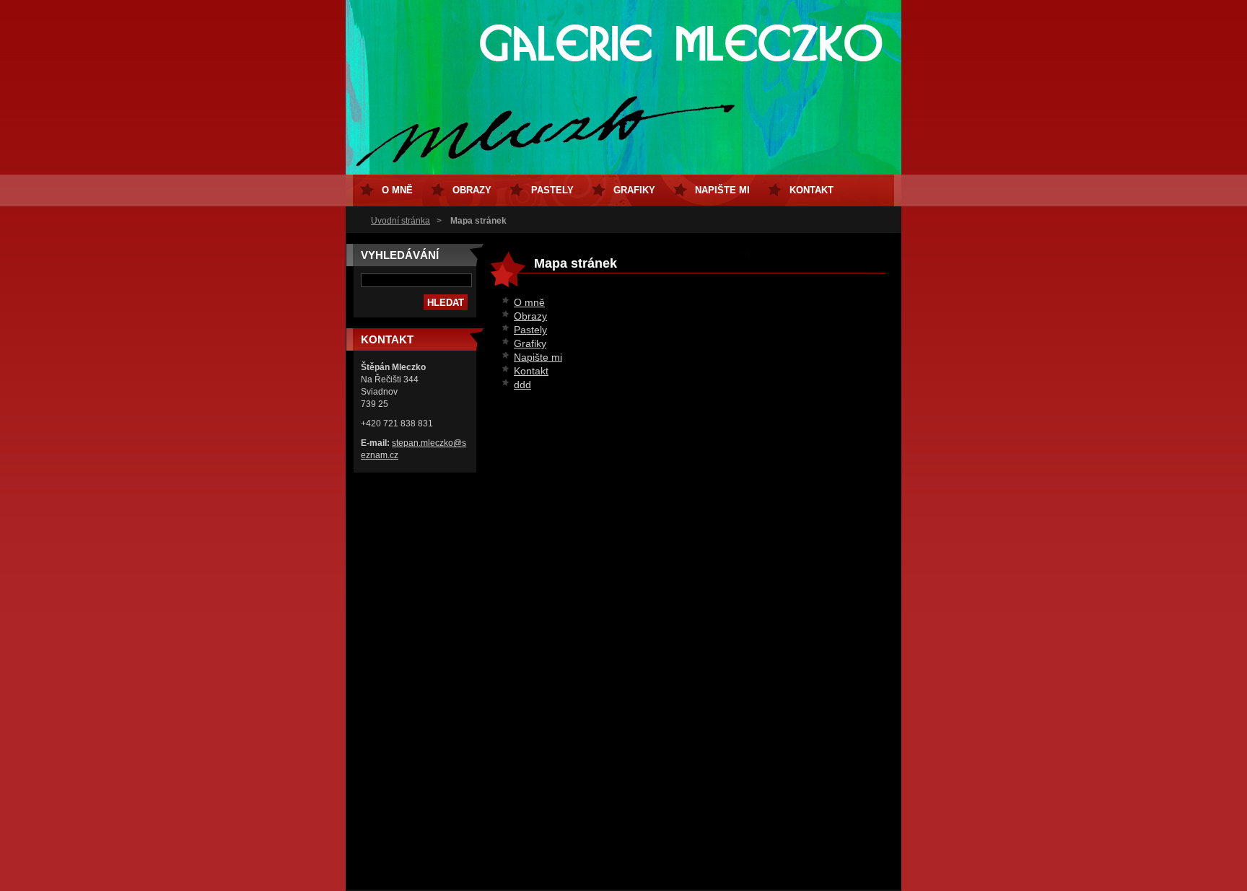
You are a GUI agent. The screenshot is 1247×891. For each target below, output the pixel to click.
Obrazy (530, 316)
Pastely (530, 329)
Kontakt (531, 371)
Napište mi (538, 357)
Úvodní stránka (400, 220)
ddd (522, 384)
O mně (529, 302)
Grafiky (530, 343)
